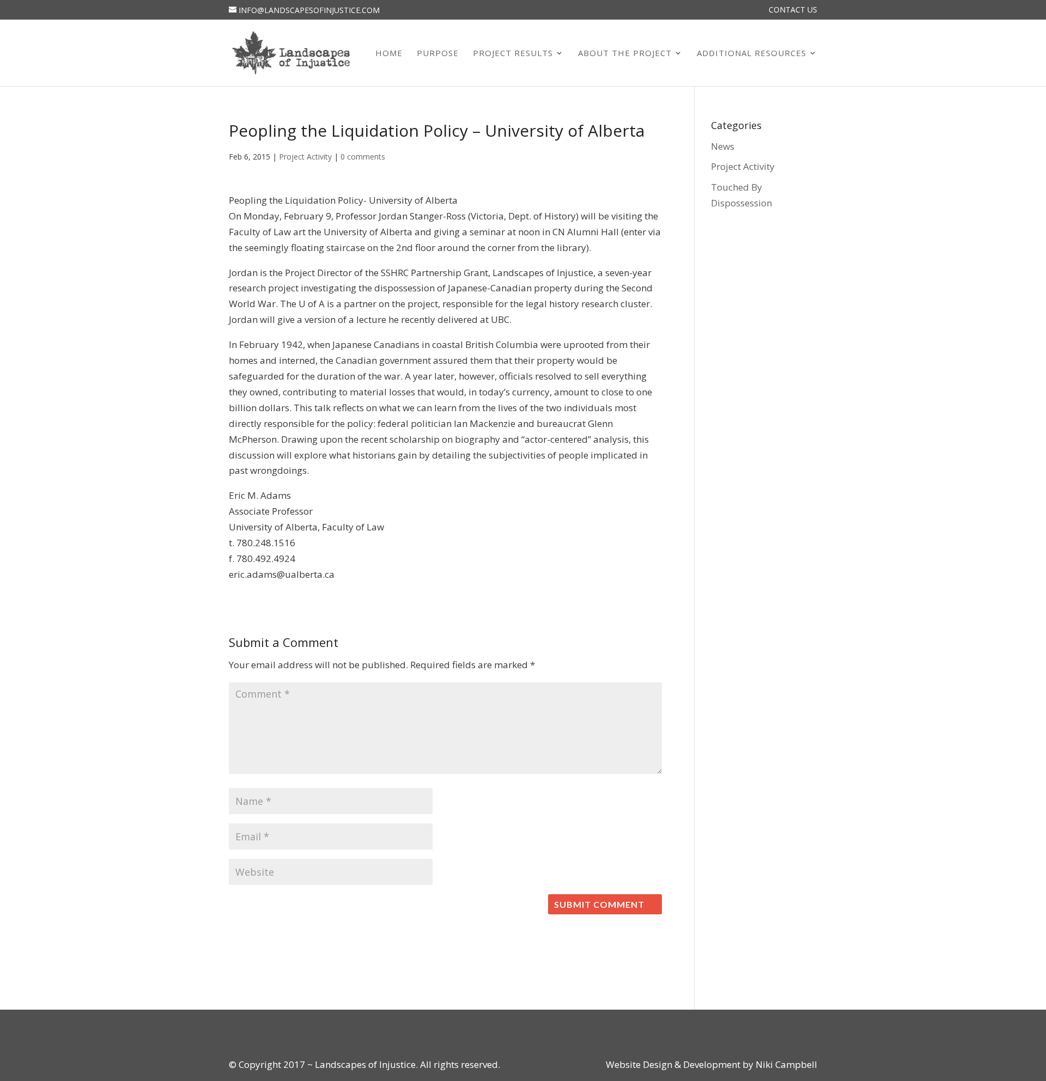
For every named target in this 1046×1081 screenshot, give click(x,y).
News (722, 146)
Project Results (513, 53)
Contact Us (793, 10)
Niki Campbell (785, 1064)
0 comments (362, 156)
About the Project (625, 53)
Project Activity (305, 156)
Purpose (438, 53)
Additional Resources (751, 53)
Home (389, 53)
